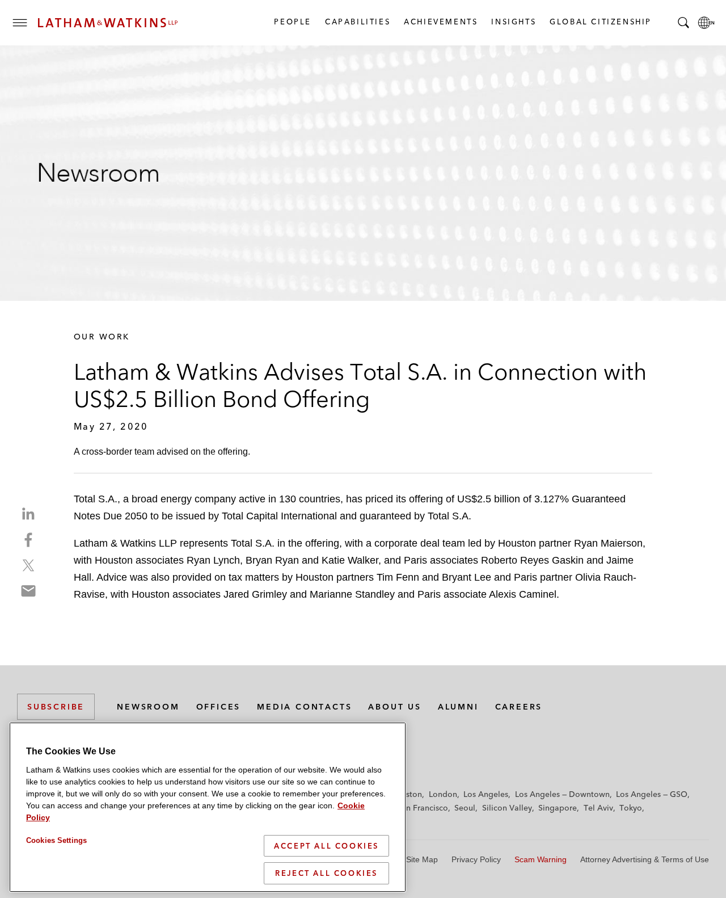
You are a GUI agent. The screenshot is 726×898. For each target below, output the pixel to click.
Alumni (458, 707)
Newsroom (148, 707)
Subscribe (56, 707)
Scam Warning (540, 859)
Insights (513, 21)
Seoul (464, 808)
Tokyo (630, 808)
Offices (218, 707)
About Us (394, 707)
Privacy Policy (476, 859)
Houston (406, 794)
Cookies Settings (56, 840)
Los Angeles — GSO (651, 794)
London (443, 794)
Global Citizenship (600, 21)
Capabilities (357, 21)
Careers (519, 707)
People (292, 21)
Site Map (422, 859)
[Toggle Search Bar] (683, 22)
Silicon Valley (507, 808)
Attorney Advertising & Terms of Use (644, 859)
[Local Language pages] (706, 22)
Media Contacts (304, 707)
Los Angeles (485, 794)
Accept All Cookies (326, 845)
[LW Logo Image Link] (108, 22)
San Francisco (422, 808)
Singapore (557, 808)
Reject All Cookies (326, 873)
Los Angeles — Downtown (562, 794)
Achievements (440, 21)
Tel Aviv (598, 808)
